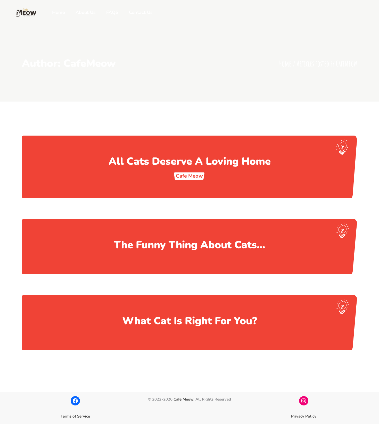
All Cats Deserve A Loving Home (190, 161)
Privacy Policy (303, 416)
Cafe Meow (183, 399)
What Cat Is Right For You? (189, 321)
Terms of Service (75, 416)
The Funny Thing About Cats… (189, 245)
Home (285, 63)
